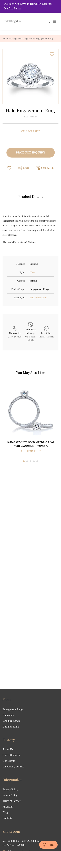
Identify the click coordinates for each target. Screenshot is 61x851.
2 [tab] (27, 461)
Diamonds (8, 715)
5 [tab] (37, 461)
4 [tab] (34, 461)
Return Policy (10, 795)
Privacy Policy (10, 789)
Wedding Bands (11, 720)
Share (26, 167)
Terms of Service (12, 800)
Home (5, 38)
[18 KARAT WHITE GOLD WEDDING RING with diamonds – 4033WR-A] (30, 412)
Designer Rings (11, 726)
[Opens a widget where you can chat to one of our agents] (48, 845)
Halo (32, 272)
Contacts (7, 818)
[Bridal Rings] (7, 21)
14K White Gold (38, 297)
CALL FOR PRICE (30, 131)
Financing (8, 806)
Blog (5, 812)
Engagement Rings (19, 38)
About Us (8, 749)
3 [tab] (30, 461)
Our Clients (9, 760)
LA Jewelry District (13, 766)
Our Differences (11, 755)
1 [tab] (24, 461)
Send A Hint (47, 167)
